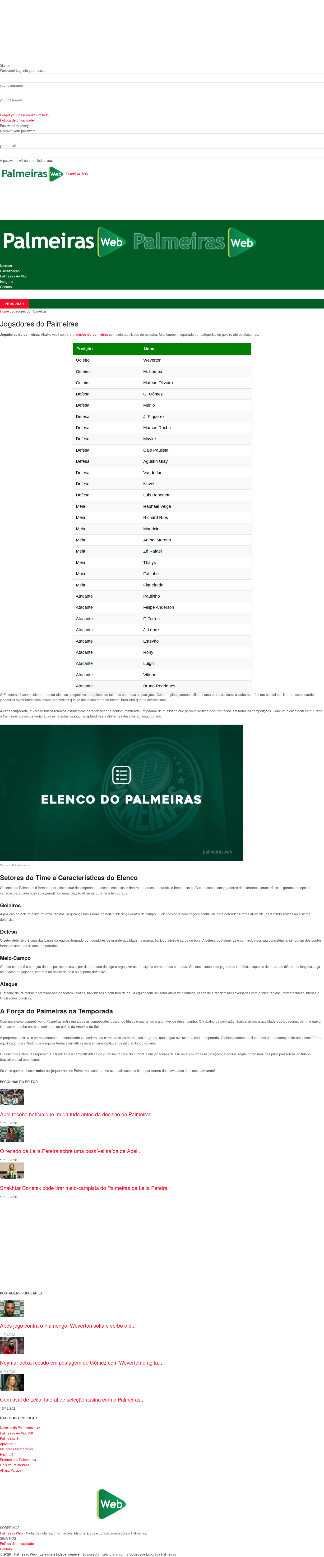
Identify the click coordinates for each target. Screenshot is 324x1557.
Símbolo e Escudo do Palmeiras (25, 1233)
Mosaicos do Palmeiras (18, 1256)
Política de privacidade (17, 120)
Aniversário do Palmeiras (19, 1219)
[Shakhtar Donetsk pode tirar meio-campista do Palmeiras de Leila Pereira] (12, 1170)
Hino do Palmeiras (14, 1249)
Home (4, 311)
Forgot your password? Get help (24, 115)
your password (11, 100)
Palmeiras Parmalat (15, 1226)
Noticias (6, 265)
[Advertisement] (86, 201)
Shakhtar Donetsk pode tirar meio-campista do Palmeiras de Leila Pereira (83, 1187)
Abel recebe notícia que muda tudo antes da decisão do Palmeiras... (78, 1114)
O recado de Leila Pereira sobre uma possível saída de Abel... (71, 1150)
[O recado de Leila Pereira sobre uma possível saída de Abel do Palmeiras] (12, 1133)
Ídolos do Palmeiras (15, 1264)
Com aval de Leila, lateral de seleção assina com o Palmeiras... (72, 1399)
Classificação (10, 270)
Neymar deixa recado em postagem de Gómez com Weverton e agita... (81, 1362)
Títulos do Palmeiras (16, 1271)
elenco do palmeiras (91, 334)
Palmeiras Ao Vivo (13, 276)
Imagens (6, 281)
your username (11, 85)
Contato (6, 286)
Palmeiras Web (11, 1533)
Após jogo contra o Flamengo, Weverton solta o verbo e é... (68, 1325)
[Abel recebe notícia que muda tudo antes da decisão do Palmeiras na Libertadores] (12, 1096)
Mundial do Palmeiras (16, 1279)
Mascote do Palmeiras (17, 1241)
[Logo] (65, 241)
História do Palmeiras (16, 1211)
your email (8, 145)
